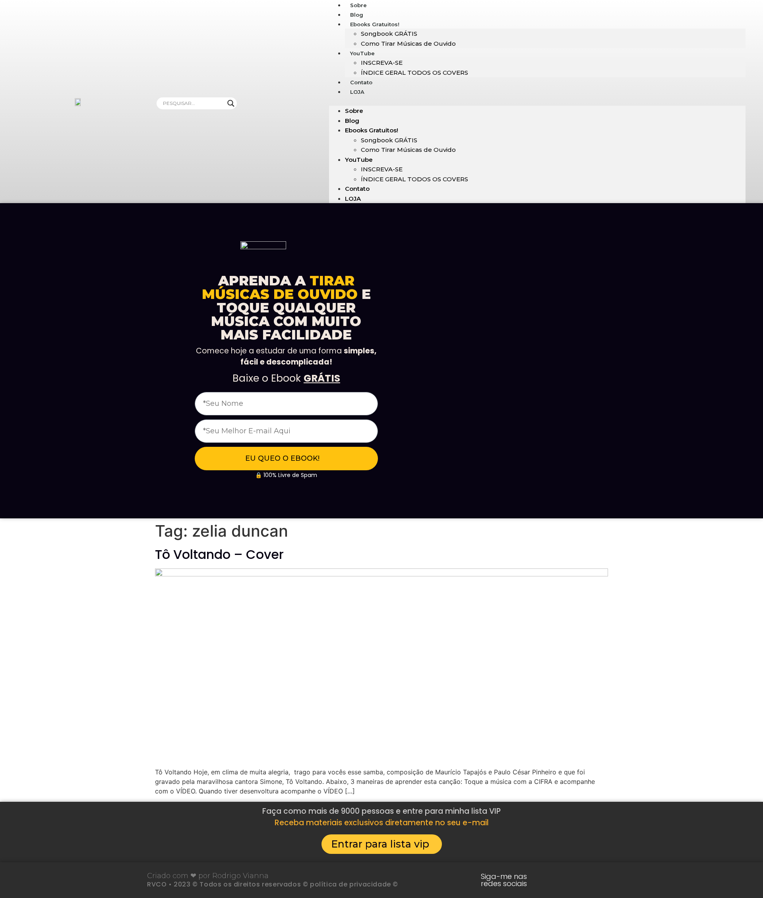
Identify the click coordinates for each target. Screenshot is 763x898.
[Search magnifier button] (230, 103)
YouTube (362, 53)
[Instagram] (578, 880)
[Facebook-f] (603, 880)
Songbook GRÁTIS (389, 33)
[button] (537, 101)
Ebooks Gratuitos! (374, 24)
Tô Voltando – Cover (219, 554)
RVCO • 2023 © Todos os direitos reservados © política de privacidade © (272, 884)
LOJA (357, 92)
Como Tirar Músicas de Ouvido (408, 43)
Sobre (354, 110)
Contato (357, 188)
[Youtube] (554, 880)
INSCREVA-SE (382, 62)
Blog (352, 120)
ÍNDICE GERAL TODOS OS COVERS (414, 72)
